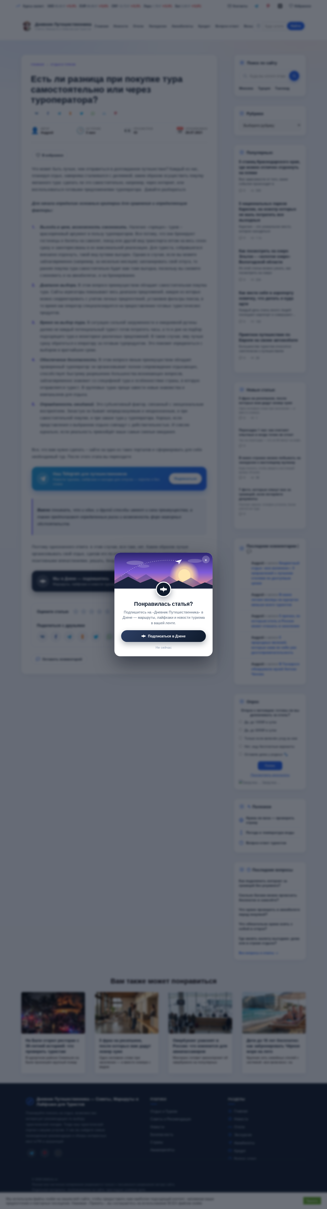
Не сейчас (164, 647)
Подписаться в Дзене (167, 636)
